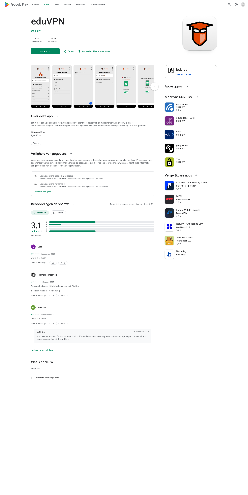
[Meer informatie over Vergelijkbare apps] (196, 175)
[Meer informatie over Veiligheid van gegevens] (70, 153)
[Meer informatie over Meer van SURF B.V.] (196, 96)
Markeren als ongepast (45, 377)
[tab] (36, 4)
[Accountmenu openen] (243, 4)
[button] (40, 86)
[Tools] (36, 143)
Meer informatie (46, 179)
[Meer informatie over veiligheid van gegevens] (43, 191)
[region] (88, 40)
